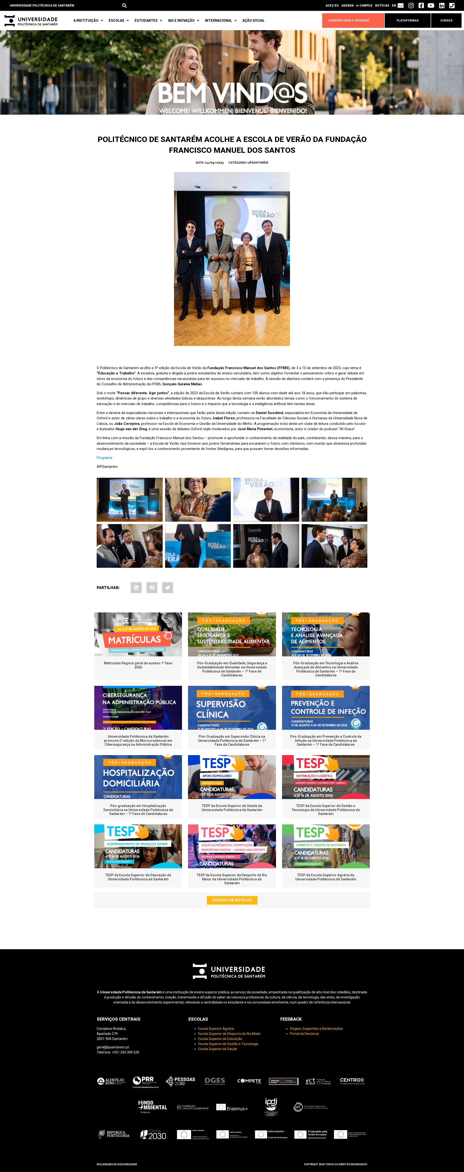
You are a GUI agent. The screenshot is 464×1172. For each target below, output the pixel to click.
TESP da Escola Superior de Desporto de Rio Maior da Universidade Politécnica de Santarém (232, 879)
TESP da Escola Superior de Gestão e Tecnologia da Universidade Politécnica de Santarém (326, 810)
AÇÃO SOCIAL (253, 20)
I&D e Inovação (181, 20)
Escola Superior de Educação (220, 1039)
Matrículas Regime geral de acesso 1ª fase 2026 (138, 665)
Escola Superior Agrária (216, 1029)
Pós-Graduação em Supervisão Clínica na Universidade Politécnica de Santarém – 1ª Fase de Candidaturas (232, 741)
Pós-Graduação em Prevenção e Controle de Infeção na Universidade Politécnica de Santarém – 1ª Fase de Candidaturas (326, 741)
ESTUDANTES (146, 20)
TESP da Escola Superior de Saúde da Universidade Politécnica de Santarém (232, 808)
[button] (125, 5)
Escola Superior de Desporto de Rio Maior (229, 1034)
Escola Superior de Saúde (217, 1049)
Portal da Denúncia (304, 1034)
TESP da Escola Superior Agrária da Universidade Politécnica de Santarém (325, 877)
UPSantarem (257, 162)
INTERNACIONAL (218, 20)
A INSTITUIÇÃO (85, 20)
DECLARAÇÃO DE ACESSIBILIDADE (117, 1164)
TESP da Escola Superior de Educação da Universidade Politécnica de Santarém (138, 877)
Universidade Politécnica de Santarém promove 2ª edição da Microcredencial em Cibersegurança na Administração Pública (138, 741)
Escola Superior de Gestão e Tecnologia (228, 1044)
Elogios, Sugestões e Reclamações (316, 1029)
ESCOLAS (116, 20)
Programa (104, 458)
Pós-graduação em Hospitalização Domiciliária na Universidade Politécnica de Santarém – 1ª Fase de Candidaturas (138, 810)
